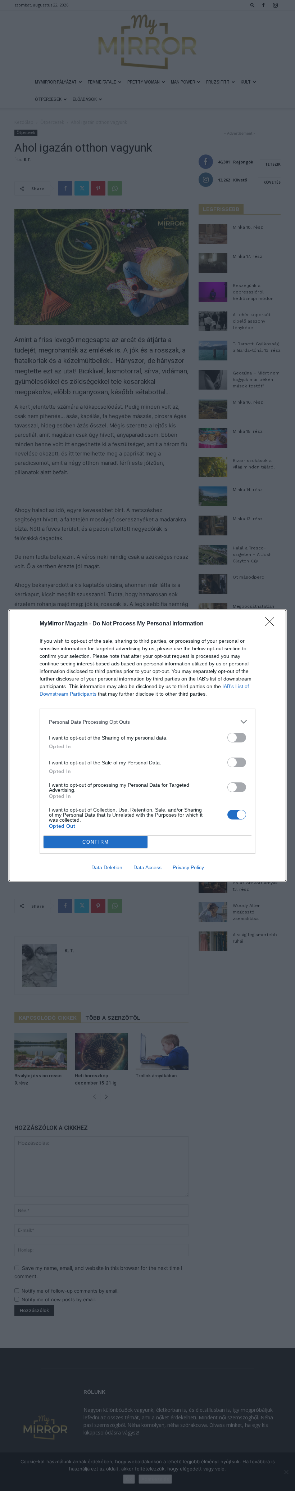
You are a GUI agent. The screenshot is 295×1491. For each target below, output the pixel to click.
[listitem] (147, 722)
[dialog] (147, 745)
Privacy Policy (188, 867)
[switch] (236, 737)
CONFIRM (95, 842)
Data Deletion (106, 867)
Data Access (147, 867)
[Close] (272, 624)
